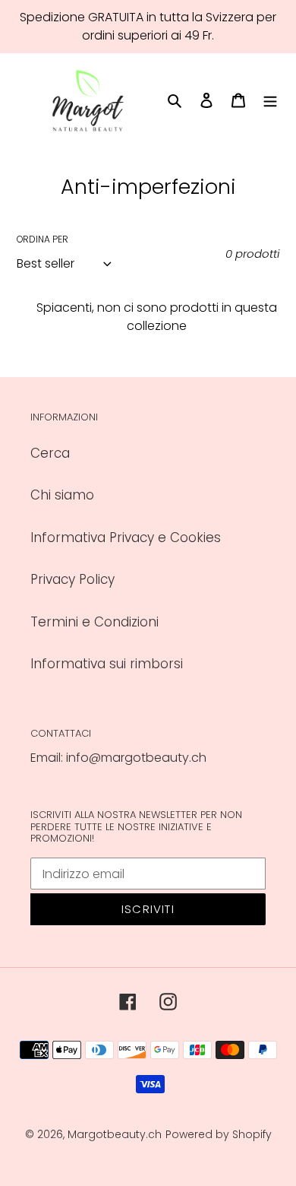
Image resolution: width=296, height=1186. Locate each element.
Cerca (50, 453)
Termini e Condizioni (94, 622)
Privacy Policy (72, 579)
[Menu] (270, 100)
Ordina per (42, 239)
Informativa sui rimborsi (106, 664)
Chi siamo (62, 495)
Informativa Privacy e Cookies (125, 537)
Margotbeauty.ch (115, 1134)
